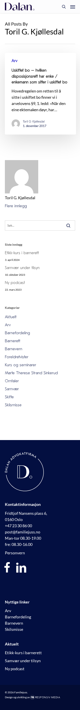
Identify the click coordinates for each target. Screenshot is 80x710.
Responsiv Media (47, 697)
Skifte (9, 397)
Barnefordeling (17, 333)
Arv (14, 61)
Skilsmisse (13, 405)
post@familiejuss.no (22, 531)
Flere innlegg (16, 206)
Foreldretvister (16, 357)
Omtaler (12, 381)
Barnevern (13, 349)
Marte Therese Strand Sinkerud (31, 373)
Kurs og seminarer (20, 365)
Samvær (12, 389)
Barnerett (12, 341)
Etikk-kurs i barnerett (22, 253)
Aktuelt (10, 317)
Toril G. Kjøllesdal (34, 121)
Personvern (15, 552)
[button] (72, 6)
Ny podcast (15, 282)
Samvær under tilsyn (22, 267)
